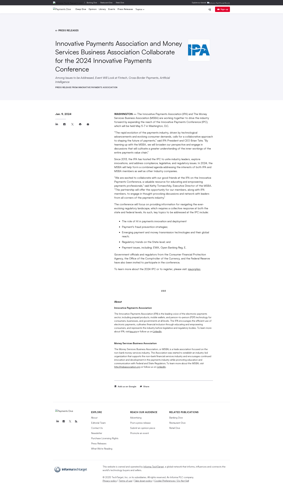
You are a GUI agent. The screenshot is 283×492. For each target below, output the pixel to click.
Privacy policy (110, 480)
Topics (139, 9)
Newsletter (96, 433)
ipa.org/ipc (194, 269)
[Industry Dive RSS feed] (76, 421)
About (94, 417)
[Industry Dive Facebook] (64, 421)
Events (111, 9)
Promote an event (139, 433)
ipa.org (133, 331)
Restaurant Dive (106, 2)
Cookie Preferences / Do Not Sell (171, 480)
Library (102, 9)
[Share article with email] (88, 124)
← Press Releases (67, 30)
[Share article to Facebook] (64, 124)
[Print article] (80, 124)
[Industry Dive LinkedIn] (58, 421)
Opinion (93, 9)
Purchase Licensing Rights (104, 438)
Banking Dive (92, 2)
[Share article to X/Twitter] (72, 124)
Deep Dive (81, 9)
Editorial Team (98, 422)
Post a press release (140, 422)
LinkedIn (157, 331)
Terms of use (125, 480)
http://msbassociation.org (127, 366)
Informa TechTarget (153, 466)
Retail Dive (120, 2)
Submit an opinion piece (142, 427)
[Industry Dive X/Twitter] (70, 421)
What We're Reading (101, 448)
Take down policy (143, 480)
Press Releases (125, 9)
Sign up (224, 9)
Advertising (136, 417)
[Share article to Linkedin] (57, 124)
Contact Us (97, 427)
